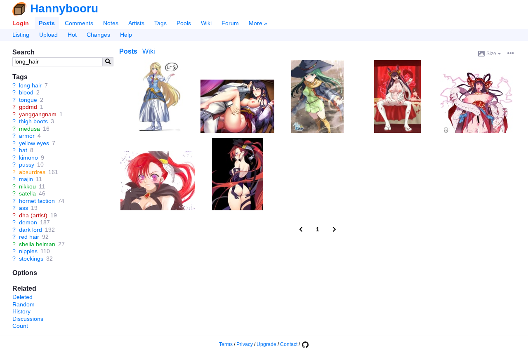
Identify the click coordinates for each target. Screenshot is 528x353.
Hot (72, 34)
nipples (28, 251)
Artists (136, 23)
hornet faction (37, 201)
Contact (288, 344)
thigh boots (33, 121)
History (21, 311)
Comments (79, 23)
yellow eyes (34, 143)
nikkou (27, 186)
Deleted (22, 297)
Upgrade (266, 344)
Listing (20, 34)
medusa (29, 128)
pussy (26, 164)
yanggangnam (38, 114)
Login (20, 23)
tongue (28, 99)
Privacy (244, 344)
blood (26, 92)
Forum (230, 23)
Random (23, 304)
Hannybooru (64, 8)
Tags (160, 23)
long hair (30, 85)
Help (126, 34)
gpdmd (28, 107)
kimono (28, 157)
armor (27, 135)
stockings (31, 258)
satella (27, 193)
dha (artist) (33, 215)
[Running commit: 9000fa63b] (305, 344)
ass (23, 208)
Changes (98, 34)
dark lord (30, 229)
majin (26, 179)
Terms (226, 344)
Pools (184, 23)
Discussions (27, 318)
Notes (110, 23)
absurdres (32, 172)
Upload (48, 34)
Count (20, 325)
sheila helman (37, 244)
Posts (47, 23)
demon (28, 222)
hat (23, 150)
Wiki (206, 23)
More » (258, 23)
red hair (29, 236)
